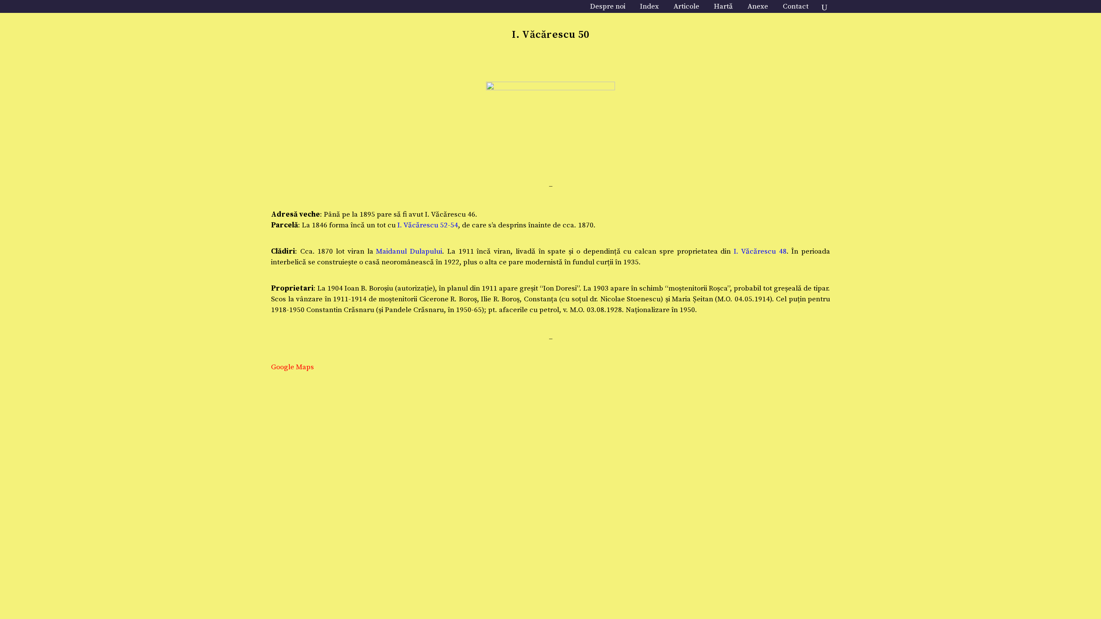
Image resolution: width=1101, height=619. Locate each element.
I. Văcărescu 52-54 (427, 225)
